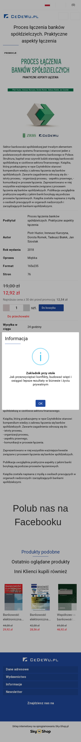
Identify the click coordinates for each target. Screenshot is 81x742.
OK (40, 403)
